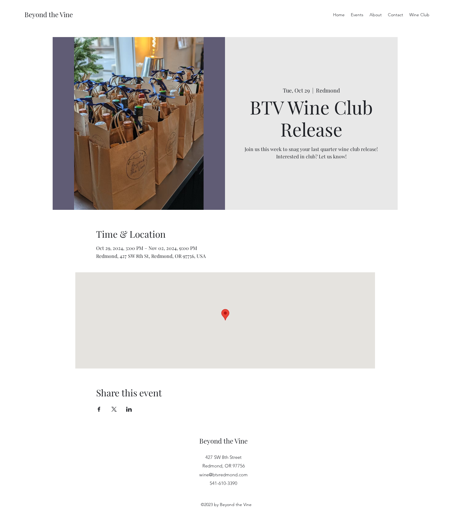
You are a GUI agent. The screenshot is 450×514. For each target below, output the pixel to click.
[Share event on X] (114, 409)
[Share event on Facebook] (99, 409)
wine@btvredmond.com (223, 475)
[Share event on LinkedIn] (129, 409)
